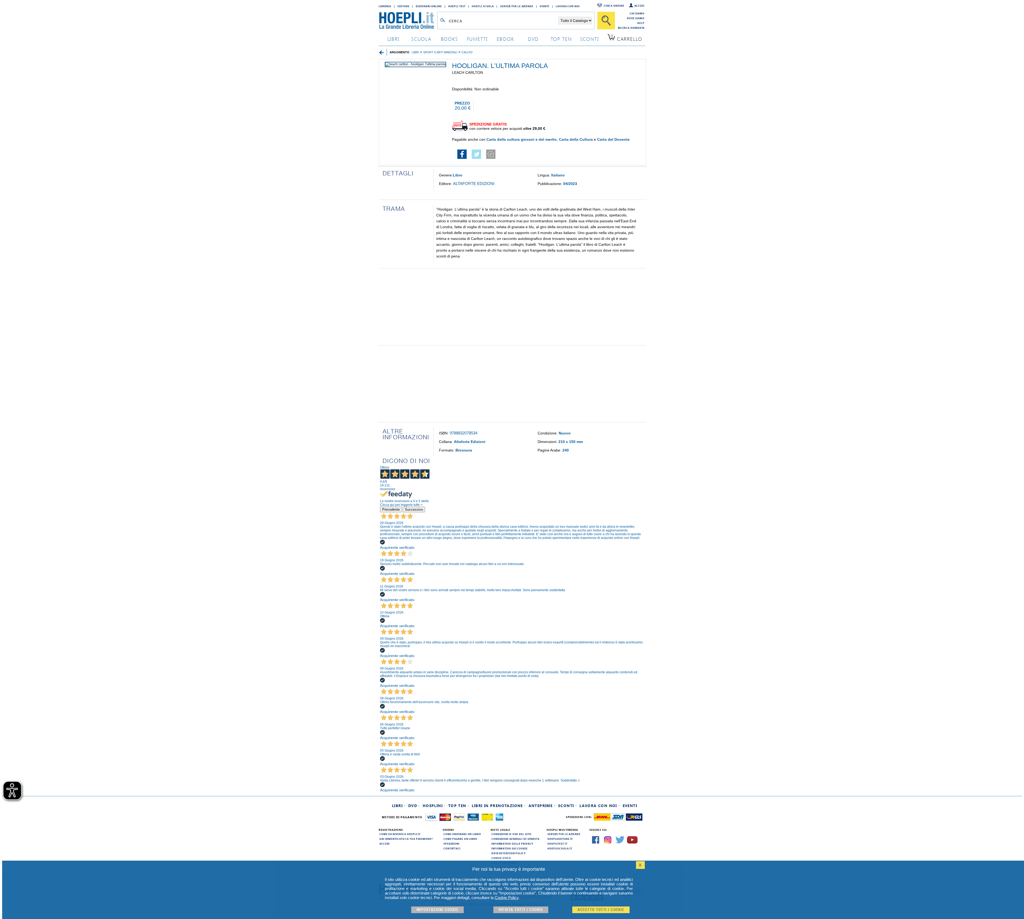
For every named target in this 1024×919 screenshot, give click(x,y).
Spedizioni (451, 843)
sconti (589, 38)
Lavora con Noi (568, 6)
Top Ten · (458, 805)
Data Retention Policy (508, 853)
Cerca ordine (614, 5)
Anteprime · (542, 805)
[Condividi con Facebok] (462, 157)
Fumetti (477, 38)
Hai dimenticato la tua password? (406, 838)
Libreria (385, 6)
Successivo (414, 509)
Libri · (399, 805)
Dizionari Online (429, 6)
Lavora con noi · (599, 805)
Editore (403, 6)
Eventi (544, 6)
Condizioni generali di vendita (515, 838)
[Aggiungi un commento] (490, 157)
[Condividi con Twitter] (476, 157)
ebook (505, 38)
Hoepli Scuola (483, 6)
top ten (561, 38)
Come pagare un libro (460, 838)
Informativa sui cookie (509, 848)
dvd (533, 38)
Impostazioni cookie (438, 910)
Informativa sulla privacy (512, 843)
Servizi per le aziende (516, 6)
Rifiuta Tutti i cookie (521, 910)
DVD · (414, 805)
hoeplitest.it (557, 843)
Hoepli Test (457, 6)
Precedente (391, 509)
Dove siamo (636, 18)
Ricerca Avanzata (631, 27)
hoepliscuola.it (559, 848)
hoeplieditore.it (560, 838)
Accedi (639, 5)
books (449, 38)
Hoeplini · (434, 805)
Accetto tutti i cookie (601, 910)
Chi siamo (637, 13)
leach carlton (467, 72)
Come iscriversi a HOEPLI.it (400, 834)
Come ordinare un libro (462, 834)
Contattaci (452, 848)
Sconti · (567, 805)
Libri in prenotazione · (499, 805)
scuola (421, 38)
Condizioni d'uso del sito (511, 834)
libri (393, 38)
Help (641, 23)
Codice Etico (501, 858)
